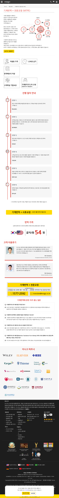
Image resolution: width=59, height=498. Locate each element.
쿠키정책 (26, 490)
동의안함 (33, 493)
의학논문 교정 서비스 (11, 424)
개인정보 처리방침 (47, 480)
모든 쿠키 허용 (26, 493)
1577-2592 (18, 293)
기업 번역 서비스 (22, 422)
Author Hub (9, 431)
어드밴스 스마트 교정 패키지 (22, 431)
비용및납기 (20, 420)
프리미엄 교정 (9, 416)
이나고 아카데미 (9, 429)
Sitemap (34, 482)
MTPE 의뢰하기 (8, 51)
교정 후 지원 (9, 422)
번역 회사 (20, 424)
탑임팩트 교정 (9, 418)
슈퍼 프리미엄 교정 (10, 414)
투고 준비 (8, 420)
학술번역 (20, 414)
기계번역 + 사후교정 (29, 212)
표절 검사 (20, 438)
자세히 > (27, 409)
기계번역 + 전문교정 (29, 285)
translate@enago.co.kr (41, 294)
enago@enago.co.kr (34, 416)
